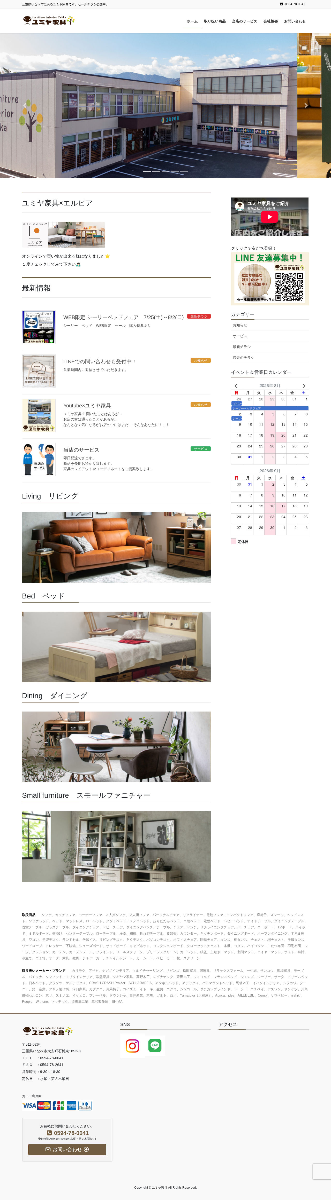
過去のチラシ (243, 358)
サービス (240, 336)
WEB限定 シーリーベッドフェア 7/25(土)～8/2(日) (123, 317)
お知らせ (240, 325)
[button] (25, 105)
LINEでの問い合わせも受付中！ (100, 361)
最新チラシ (242, 347)
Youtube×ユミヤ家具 (87, 405)
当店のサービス (81, 450)
